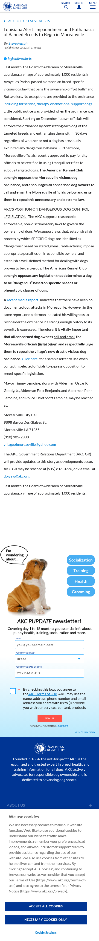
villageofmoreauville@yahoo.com (30, 444)
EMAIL (18, 638)
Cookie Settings (46, 932)
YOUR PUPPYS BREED (25, 653)
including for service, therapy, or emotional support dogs (48, 103)
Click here (30, 358)
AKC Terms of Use (42, 694)
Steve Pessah (18, 43)
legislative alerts (20, 58)
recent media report (22, 300)
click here (63, 725)
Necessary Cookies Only (45, 919)
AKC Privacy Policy (85, 731)
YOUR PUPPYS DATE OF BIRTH (29, 667)
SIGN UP (49, 718)
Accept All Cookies (46, 906)
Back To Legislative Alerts (28, 21)
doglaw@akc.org (16, 476)
